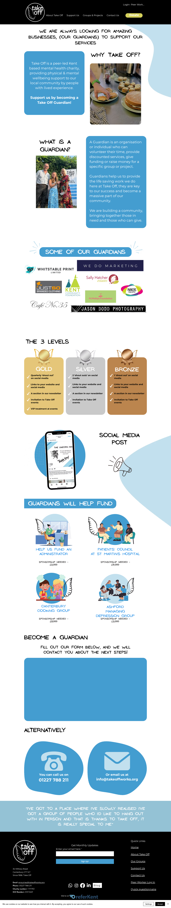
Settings (148, 904)
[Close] (167, 904)
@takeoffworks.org (36, 882)
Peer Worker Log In (143, 882)
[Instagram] (76, 885)
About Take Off (140, 854)
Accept (160, 904)
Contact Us (138, 875)
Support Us (138, 868)
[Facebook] (82, 885)
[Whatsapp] (70, 885)
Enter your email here (68, 849)
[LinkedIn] (88, 885)
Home (135, 847)
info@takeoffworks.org (117, 779)
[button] (54, 15)
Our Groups (138, 861)
